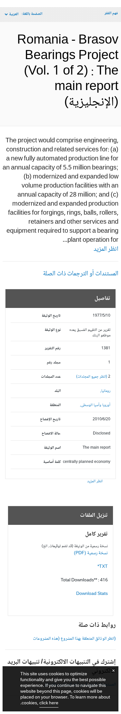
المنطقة (55, 405)
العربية (13, 14)
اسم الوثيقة (52, 448)
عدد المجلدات (51, 377)
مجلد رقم (54, 362)
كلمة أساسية (52, 462)
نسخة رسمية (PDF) (91, 553)
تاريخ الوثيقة (51, 316)
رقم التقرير (53, 348)
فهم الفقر (111, 13)
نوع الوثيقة (53, 330)
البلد (58, 391)
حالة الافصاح (51, 433)
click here (48, 703)
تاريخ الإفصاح (50, 419)
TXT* (102, 567)
